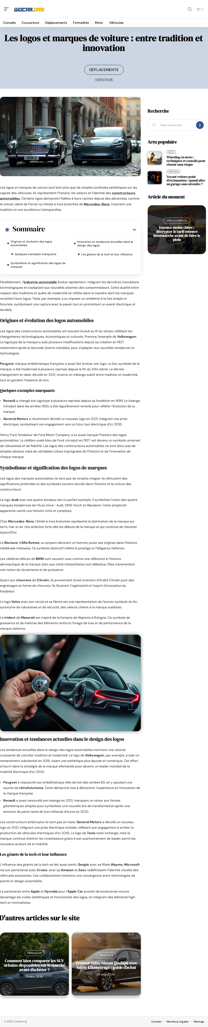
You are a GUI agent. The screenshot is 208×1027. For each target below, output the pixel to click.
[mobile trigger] (7, 9)
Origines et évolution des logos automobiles (31, 243)
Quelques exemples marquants (35, 254)
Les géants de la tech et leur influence (106, 254)
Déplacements (104, 69)
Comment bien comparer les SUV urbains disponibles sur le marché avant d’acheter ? (34, 965)
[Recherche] (190, 9)
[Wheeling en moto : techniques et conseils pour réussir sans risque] (155, 158)
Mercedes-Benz (96, 204)
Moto (171, 152)
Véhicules (34, 953)
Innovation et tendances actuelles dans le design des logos (105, 243)
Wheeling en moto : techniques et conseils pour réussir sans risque (186, 161)
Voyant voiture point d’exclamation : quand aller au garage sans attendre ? (186, 180)
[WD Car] (29, 9)
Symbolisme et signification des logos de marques (38, 265)
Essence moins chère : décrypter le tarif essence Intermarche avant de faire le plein (176, 233)
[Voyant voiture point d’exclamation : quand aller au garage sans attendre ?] (155, 177)
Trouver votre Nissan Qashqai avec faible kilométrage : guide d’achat (106, 965)
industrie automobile (40, 282)
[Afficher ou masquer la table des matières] (90, 229)
